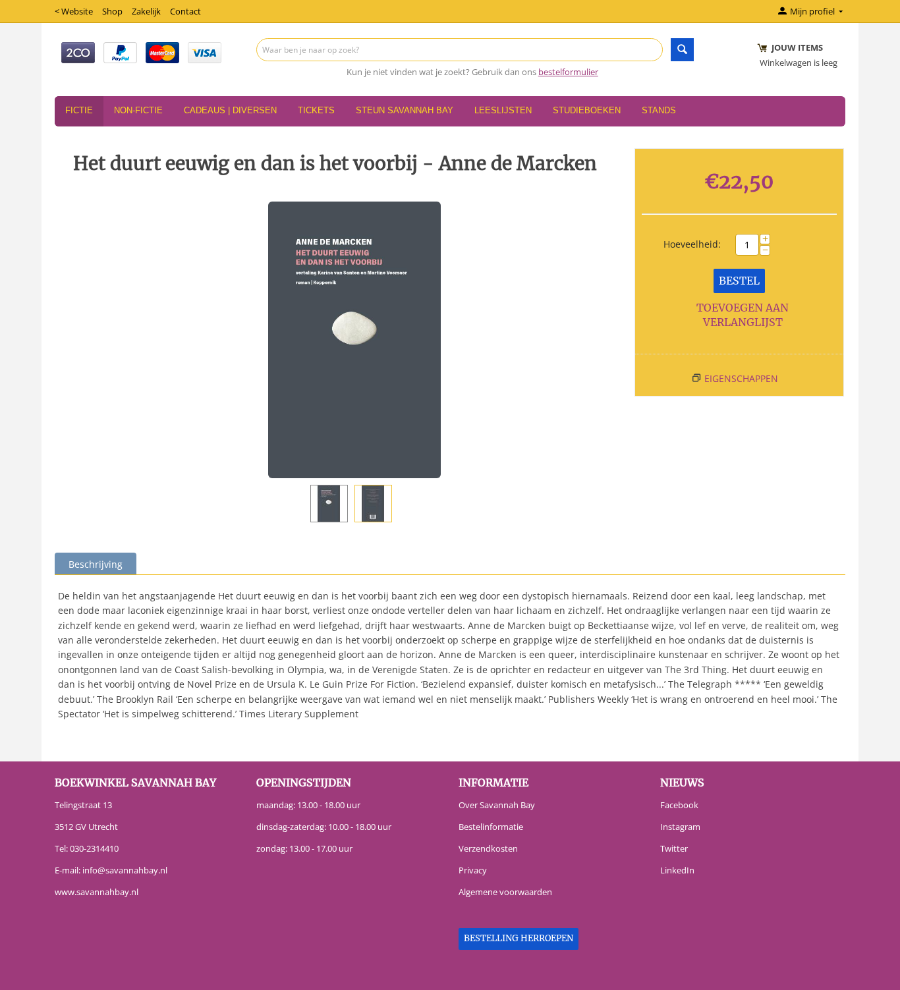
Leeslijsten (503, 110)
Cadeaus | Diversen (230, 110)
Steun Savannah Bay (404, 110)
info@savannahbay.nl (124, 870)
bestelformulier (568, 72)
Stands (659, 110)
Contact (185, 11)
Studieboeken (587, 110)
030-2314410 (94, 848)
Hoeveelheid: (692, 244)
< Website (74, 11)
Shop (112, 11)
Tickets (316, 110)
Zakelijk (146, 11)
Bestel (739, 280)
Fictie (79, 110)
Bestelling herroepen (518, 938)
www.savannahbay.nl (96, 892)
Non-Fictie (138, 110)
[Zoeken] (682, 49)
